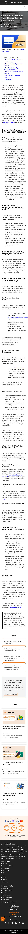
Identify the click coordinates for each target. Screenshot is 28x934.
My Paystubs (6, 899)
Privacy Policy (6, 868)
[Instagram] (12, 923)
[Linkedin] (15, 923)
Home (3, 24)
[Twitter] (8, 923)
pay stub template (15, 607)
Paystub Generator (7, 888)
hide (16, 57)
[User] (25, 8)
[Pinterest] (19, 923)
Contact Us (5, 882)
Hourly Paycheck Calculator (9, 902)
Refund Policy (6, 870)
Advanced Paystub (7, 890)
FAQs (4, 872)
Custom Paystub (7, 895)
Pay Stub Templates (7, 897)
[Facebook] (5, 923)
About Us (5, 863)
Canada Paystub (7, 892)
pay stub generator (9, 122)
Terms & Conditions (7, 866)
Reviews (5, 879)
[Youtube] (23, 923)
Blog (8, 24)
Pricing (4, 877)
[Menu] (3, 7)
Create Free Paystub (11, 694)
